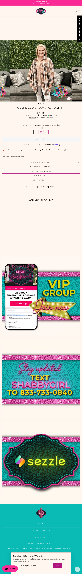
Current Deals (41, 175)
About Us (40, 537)
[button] (41, 115)
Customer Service (40, 530)
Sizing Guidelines (41, 162)
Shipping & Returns (41, 167)
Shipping (32, 117)
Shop (40, 524)
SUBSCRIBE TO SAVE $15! (40, 544)
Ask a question (41, 180)
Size (41, 128)
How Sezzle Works (41, 171)
